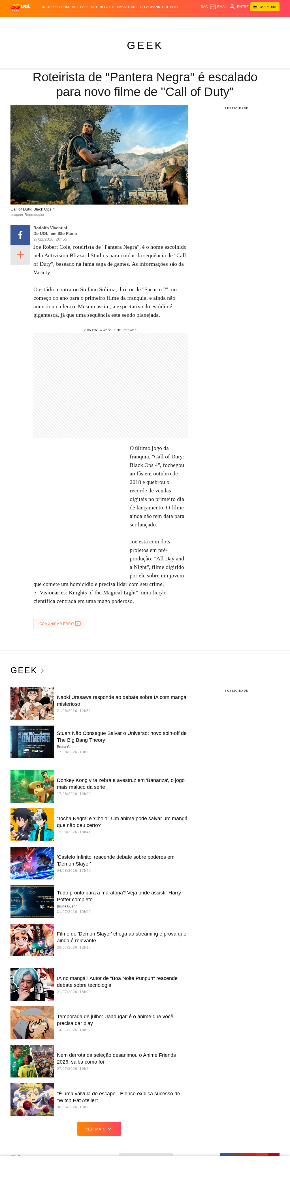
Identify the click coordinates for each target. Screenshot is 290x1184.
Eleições (49, 22)
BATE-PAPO (80, 7)
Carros (97, 22)
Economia (114, 22)
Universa (173, 22)
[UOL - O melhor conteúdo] (20, 6)
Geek (145, 45)
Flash (35, 22)
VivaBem (189, 22)
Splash (158, 22)
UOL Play (170, 7)
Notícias (66, 22)
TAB (249, 22)
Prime (258, 22)
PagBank (152, 7)
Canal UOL (224, 22)
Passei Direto (129, 7)
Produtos (20, 22)
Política (82, 22)
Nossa (240, 22)
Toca (268, 22)
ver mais (95, 1129)
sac (204, 7)
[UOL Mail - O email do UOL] (218, 6)
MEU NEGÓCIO (103, 7)
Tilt (200, 22)
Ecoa (209, 22)
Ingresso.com (55, 7)
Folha (130, 22)
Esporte (144, 22)
